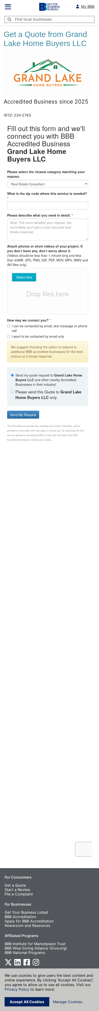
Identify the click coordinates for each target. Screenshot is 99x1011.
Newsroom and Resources (27, 925)
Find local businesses (33, 19)
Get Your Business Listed (26, 912)
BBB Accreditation (20, 916)
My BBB (87, 6)
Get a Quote (15, 885)
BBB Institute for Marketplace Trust (35, 943)
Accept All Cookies (27, 1001)
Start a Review (17, 889)
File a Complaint (19, 894)
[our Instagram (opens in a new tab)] (36, 962)
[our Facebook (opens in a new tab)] (26, 962)
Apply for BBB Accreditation (29, 921)
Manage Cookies (67, 1001)
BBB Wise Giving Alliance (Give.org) (36, 948)
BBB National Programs (25, 952)
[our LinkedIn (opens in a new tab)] (17, 962)
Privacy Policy (17, 989)
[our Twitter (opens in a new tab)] (8, 962)
